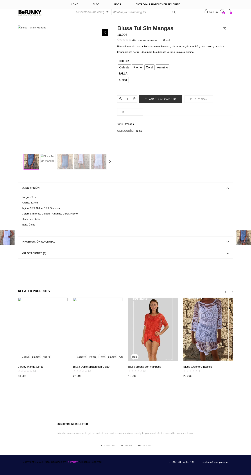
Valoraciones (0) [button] (34, 253)
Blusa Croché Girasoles (197, 366)
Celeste (81, 356)
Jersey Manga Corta (30, 366)
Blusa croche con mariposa (144, 366)
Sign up (213, 11)
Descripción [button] (31, 187)
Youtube (146, 445)
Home (74, 4)
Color (124, 61)
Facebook (109, 445)
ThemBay (72, 461)
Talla (123, 73)
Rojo (102, 356)
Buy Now (201, 99)
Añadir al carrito (162, 99)
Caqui (25, 356)
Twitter (128, 445)
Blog (96, 4)
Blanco (36, 356)
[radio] (124, 67)
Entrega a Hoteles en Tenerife (158, 4)
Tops (139, 131)
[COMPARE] (224, 28)
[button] (91, 12)
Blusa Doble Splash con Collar (91, 366)
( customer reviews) (144, 40)
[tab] (125, 188)
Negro (46, 356)
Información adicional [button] (38, 241)
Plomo (92, 356)
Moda (117, 4)
